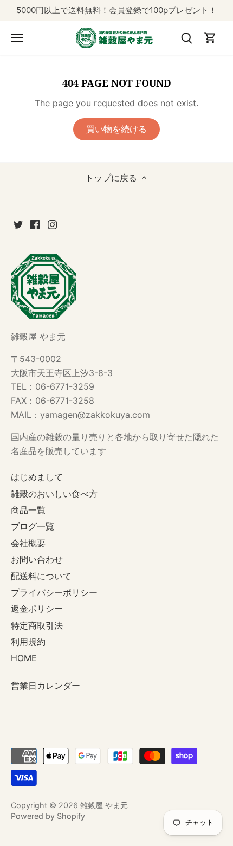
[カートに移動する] (210, 38)
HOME (24, 658)
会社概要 (28, 543)
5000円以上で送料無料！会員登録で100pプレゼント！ (116, 10)
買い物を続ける (116, 129)
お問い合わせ (37, 559)
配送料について (41, 576)
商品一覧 (28, 510)
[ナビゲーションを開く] (17, 38)
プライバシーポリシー (54, 592)
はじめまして (37, 477)
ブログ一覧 (32, 526)
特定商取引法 (37, 625)
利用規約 (28, 641)
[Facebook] (35, 224)
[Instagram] (52, 224)
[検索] (186, 38)
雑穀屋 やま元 (104, 805)
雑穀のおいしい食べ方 (54, 493)
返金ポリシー (37, 608)
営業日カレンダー (45, 685)
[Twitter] (18, 224)
